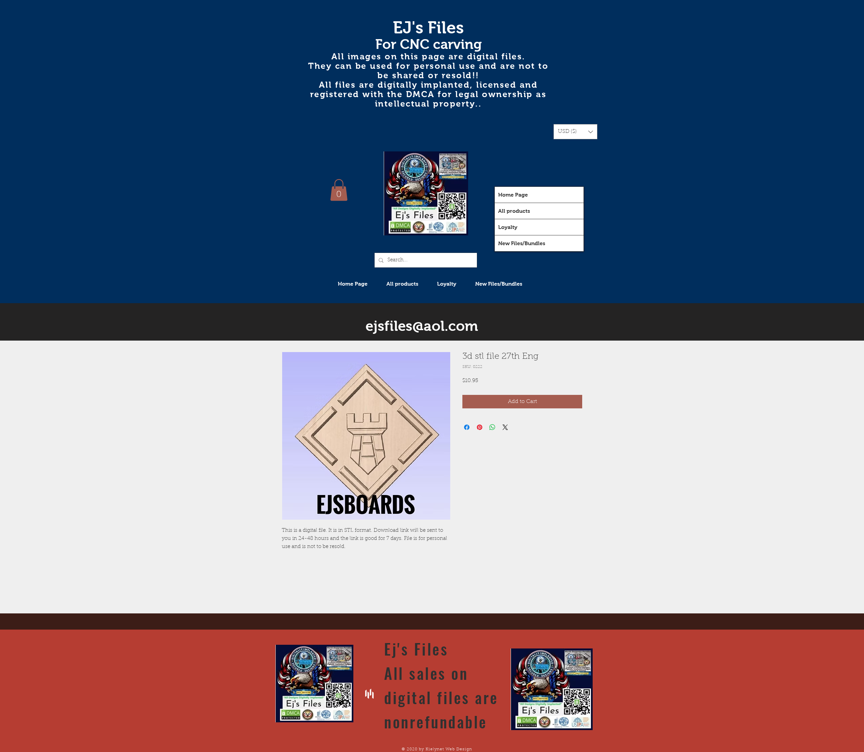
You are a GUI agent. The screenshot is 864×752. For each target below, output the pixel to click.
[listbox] (575, 131)
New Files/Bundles (521, 243)
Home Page (513, 195)
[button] (575, 131)
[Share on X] (505, 427)
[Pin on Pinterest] (480, 427)
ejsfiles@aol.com (422, 326)
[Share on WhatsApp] (492, 427)
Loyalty (507, 227)
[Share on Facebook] (467, 427)
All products (514, 211)
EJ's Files (428, 27)
